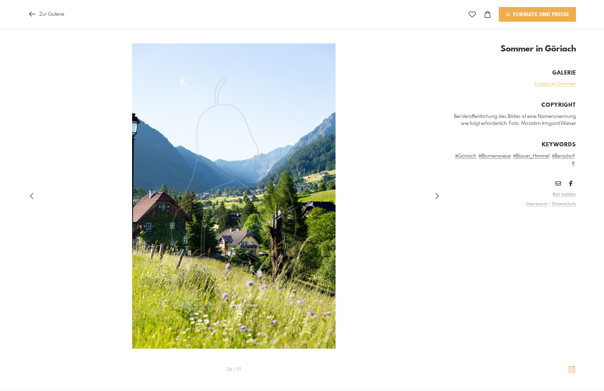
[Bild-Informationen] (572, 370)
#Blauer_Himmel (531, 156)
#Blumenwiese (495, 156)
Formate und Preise (540, 14)
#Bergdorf (563, 156)
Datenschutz (564, 204)
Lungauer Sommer (555, 84)
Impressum (537, 204)
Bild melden (564, 195)
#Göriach (465, 156)
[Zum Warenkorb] (487, 14)
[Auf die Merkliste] (472, 14)
